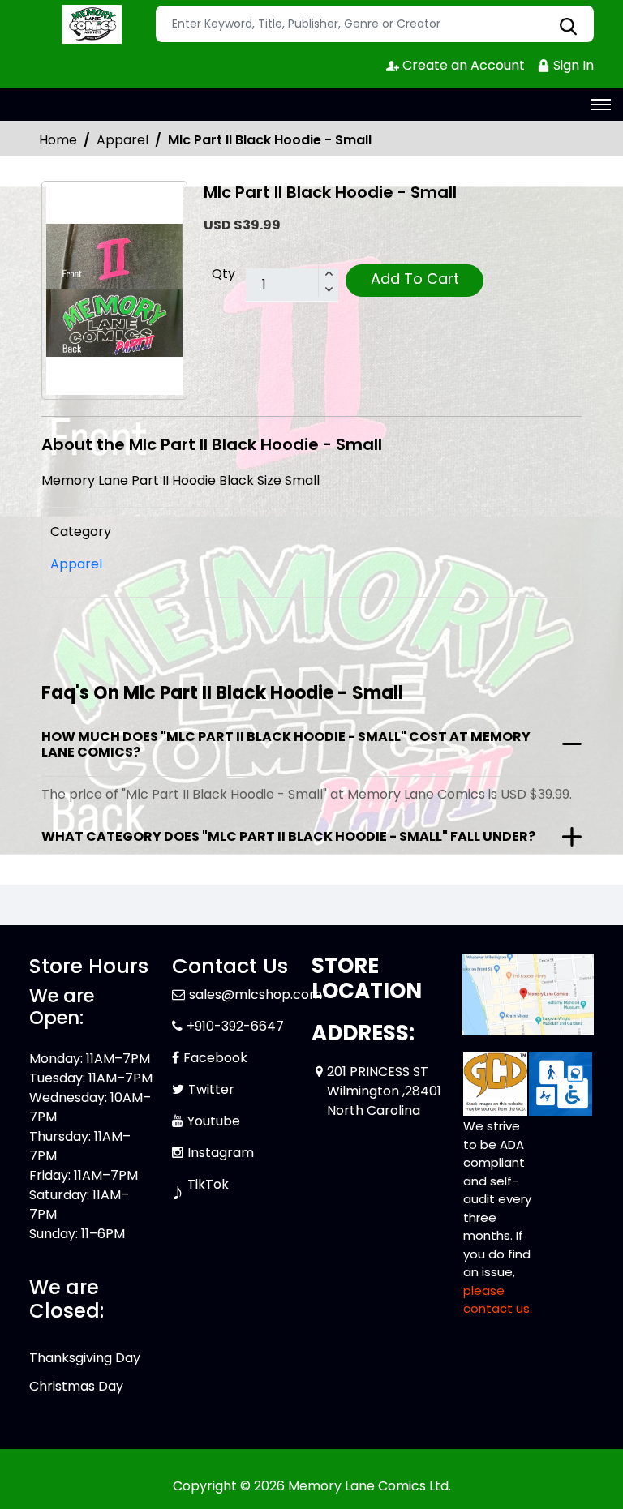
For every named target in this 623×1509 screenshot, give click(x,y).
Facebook (215, 1057)
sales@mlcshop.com (255, 994)
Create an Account (462, 65)
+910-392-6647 (235, 1026)
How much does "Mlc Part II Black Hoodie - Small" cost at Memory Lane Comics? (286, 744)
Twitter (211, 1089)
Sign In (572, 65)
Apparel (122, 140)
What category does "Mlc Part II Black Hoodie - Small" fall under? (288, 836)
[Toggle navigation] (601, 104)
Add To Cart (415, 278)
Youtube (213, 1121)
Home (58, 140)
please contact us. (497, 1300)
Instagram (220, 1152)
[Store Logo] (90, 24)
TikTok (208, 1184)
